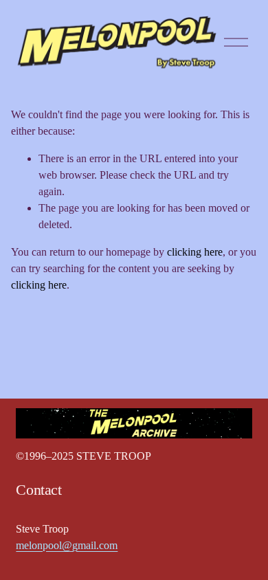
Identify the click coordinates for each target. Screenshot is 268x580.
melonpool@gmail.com (67, 545)
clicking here (195, 252)
